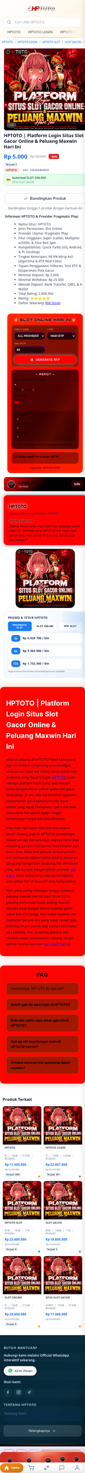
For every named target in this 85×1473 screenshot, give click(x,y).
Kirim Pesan (23, 1371)
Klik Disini (52, 303)
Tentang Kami (15, 1414)
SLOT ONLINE (45, 626)
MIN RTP (20, 344)
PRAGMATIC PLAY (20, 626)
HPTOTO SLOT (71, 32)
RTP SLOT (70, 626)
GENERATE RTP (45, 360)
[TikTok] (30, 1393)
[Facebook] (8, 1393)
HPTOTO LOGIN (40, 32)
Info (77, 485)
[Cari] (9, 22)
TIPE (50, 329)
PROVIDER (21, 329)
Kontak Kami (14, 1421)
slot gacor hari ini (57, 944)
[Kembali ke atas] (76, 1441)
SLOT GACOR (73, 42)
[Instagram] (19, 1393)
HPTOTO (14, 32)
